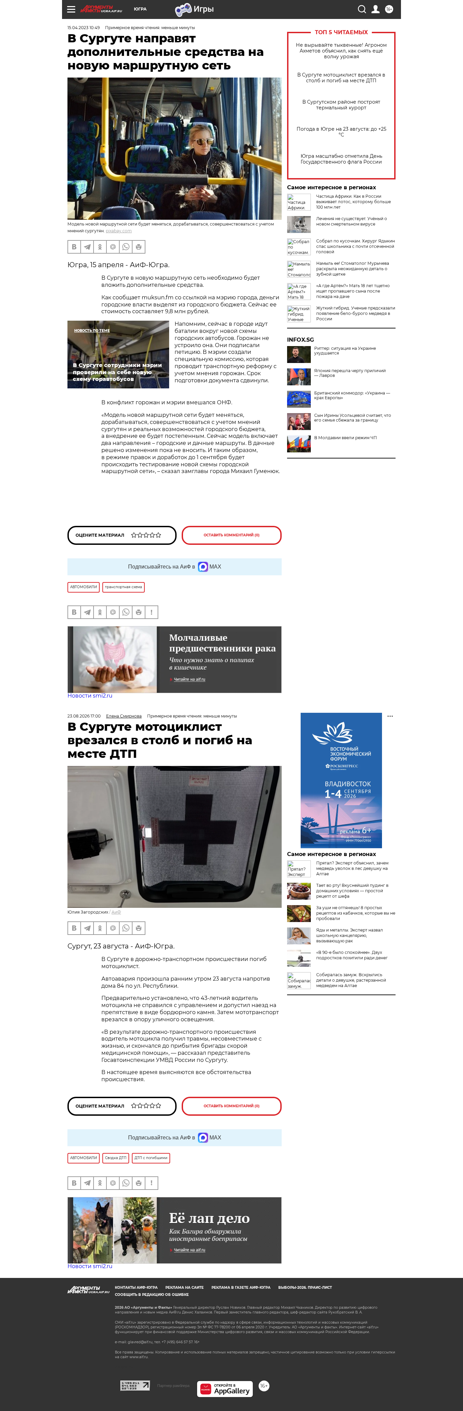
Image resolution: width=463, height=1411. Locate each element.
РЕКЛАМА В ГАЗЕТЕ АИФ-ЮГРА (241, 1287)
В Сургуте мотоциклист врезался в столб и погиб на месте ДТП (341, 78)
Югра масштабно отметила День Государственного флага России (341, 159)
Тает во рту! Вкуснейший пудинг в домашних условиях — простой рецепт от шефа (352, 891)
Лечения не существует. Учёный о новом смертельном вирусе (351, 221)
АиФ (116, 912)
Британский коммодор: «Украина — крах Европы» (352, 395)
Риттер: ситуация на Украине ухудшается (345, 351)
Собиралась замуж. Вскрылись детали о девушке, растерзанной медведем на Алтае (351, 980)
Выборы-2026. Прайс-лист (305, 1287)
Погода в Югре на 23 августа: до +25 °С (341, 132)
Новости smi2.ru (90, 695)
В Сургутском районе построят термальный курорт (341, 105)
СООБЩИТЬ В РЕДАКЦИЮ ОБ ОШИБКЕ (152, 1294)
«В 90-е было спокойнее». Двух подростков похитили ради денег (352, 955)
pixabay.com (119, 230)
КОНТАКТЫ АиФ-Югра (136, 1287)
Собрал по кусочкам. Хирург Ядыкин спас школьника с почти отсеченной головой (355, 246)
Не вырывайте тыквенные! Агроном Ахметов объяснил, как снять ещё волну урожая (341, 51)
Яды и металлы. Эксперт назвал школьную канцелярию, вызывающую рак (349, 935)
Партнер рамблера (173, 1386)
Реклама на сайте (184, 1287)
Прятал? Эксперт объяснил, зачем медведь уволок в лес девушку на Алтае (352, 868)
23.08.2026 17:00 (84, 716)
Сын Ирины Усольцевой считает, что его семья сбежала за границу (352, 418)
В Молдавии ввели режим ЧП (345, 437)
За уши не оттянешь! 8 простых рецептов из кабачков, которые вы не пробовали (355, 913)
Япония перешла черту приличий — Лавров (350, 373)
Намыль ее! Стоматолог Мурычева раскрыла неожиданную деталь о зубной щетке (352, 269)
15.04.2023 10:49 (83, 27)
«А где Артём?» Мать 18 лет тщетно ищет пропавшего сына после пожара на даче (353, 291)
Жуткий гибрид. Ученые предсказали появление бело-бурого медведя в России (355, 313)
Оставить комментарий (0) (232, 535)
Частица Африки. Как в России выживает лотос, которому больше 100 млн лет (353, 202)
